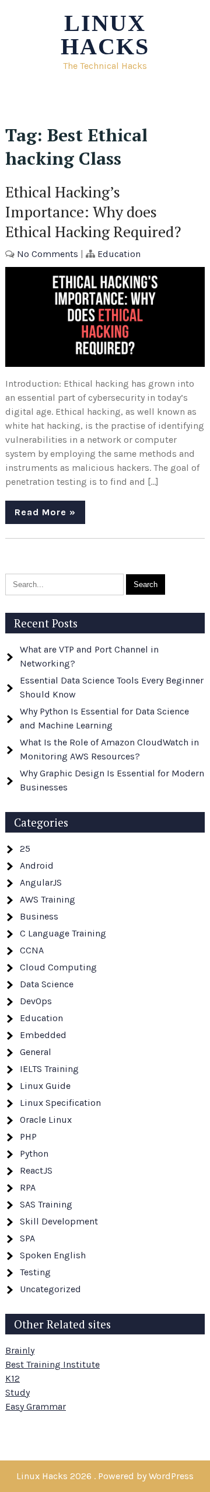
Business (39, 916)
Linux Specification (60, 1102)
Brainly (19, 1350)
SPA (27, 1238)
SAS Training (46, 1204)
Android (37, 865)
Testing (35, 1272)
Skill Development (59, 1221)
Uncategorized (50, 1289)
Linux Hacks (105, 35)
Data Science (47, 984)
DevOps (36, 1001)
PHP (28, 1136)
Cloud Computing (58, 967)
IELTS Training (49, 1068)
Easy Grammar (35, 1406)
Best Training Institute (52, 1364)
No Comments (47, 253)
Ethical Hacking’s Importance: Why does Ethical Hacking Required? (93, 211)
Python (34, 1153)
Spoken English (53, 1255)
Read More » (45, 512)
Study (17, 1392)
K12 (12, 1378)
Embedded (43, 1034)
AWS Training (47, 899)
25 (25, 848)
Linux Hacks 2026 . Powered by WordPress (105, 1475)
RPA (28, 1187)
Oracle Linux (46, 1119)
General (35, 1051)
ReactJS (36, 1170)
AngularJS (41, 882)
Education (119, 253)
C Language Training (63, 933)
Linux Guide (45, 1085)
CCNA (32, 950)
